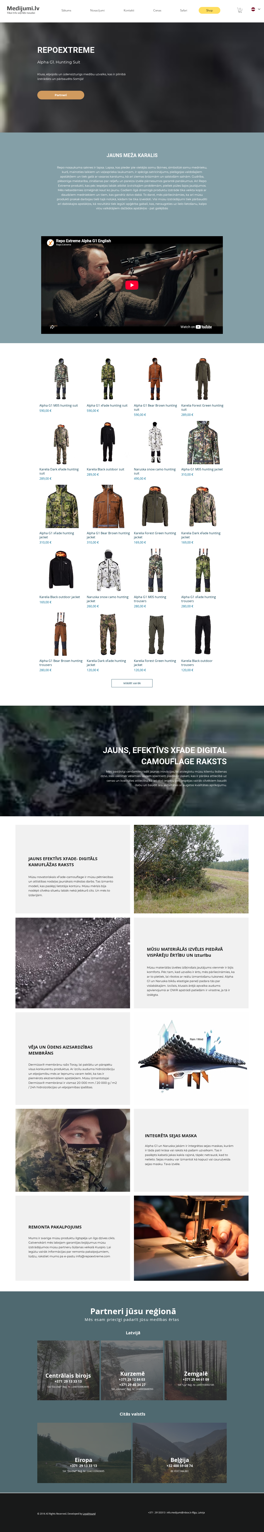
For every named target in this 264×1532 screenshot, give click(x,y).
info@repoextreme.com (93, 1256)
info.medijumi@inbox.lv (179, 1512)
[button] (240, 10)
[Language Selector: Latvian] (255, 9)
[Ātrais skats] (61, 379)
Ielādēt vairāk (132, 683)
